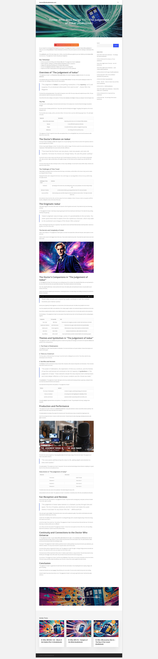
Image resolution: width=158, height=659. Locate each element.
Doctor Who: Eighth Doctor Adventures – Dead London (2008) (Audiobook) (106, 68)
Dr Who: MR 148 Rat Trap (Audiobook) (104, 79)
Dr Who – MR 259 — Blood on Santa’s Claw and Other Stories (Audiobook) (108, 82)
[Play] (40, 296)
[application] (66, 296)
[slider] (91, 296)
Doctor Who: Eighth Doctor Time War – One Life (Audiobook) (106, 64)
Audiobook (79, 15)
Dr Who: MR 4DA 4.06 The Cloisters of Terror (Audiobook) (106, 59)
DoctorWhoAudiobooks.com (47, 2)
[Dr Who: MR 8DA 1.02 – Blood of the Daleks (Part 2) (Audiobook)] (79, 596)
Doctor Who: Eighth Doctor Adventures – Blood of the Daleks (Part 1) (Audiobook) (108, 89)
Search (98, 43)
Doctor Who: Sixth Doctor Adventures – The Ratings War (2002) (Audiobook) (107, 55)
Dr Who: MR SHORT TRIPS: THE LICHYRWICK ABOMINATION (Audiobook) (106, 75)
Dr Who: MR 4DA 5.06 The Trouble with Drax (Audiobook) (106, 94)
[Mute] (88, 296)
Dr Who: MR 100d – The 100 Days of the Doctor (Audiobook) (106, 98)
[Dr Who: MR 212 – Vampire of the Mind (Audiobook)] (78, 633)
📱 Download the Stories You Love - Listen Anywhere (66, 44)
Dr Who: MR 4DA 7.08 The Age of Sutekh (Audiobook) (107, 72)
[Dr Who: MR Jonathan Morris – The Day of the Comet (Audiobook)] (106, 633)
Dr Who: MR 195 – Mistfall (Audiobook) (105, 86)
